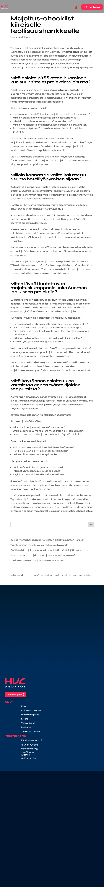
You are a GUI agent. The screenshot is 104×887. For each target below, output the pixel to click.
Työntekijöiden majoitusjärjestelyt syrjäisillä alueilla (39, 545)
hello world (16, 575)
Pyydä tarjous (93, 7)
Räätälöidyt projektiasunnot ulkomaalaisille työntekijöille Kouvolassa (49, 550)
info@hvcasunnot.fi (31, 740)
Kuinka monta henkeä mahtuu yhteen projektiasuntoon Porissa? (47, 539)
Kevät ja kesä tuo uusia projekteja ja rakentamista (62, 575)
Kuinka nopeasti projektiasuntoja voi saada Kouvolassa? (42, 555)
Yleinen (26, 37)
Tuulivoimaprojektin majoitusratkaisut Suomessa (38, 560)
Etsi (90, 525)
